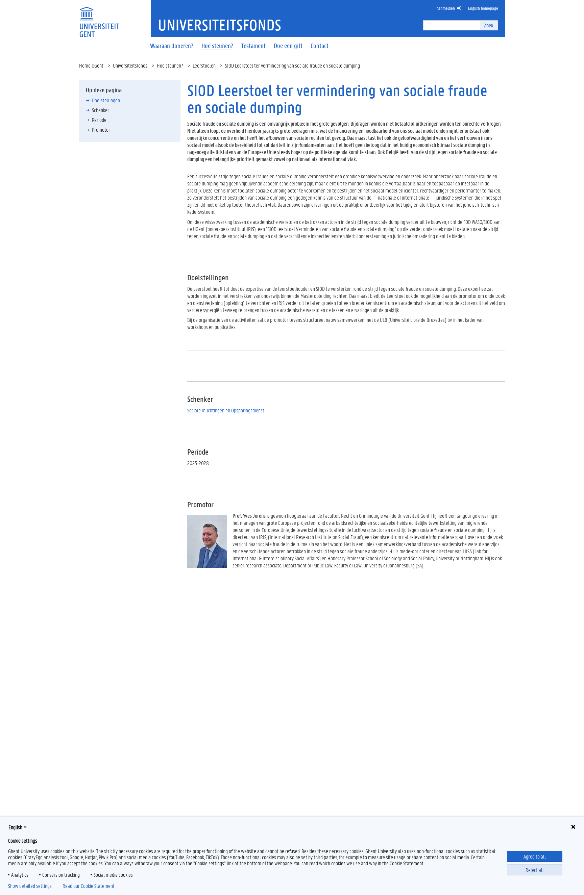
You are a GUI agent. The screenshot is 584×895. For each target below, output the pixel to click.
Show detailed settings (30, 886)
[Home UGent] (99, 17)
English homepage (483, 8)
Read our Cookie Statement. (89, 886)
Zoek (488, 25)
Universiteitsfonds (130, 65)
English (15, 826)
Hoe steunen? (170, 65)
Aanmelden (446, 8)
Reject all (535, 869)
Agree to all (535, 856)
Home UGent (91, 65)
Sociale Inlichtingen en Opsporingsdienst (225, 410)
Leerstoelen (204, 65)
